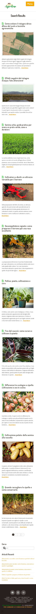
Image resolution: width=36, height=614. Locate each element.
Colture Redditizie (24, 597)
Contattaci (24, 598)
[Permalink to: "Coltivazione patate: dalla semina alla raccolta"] (18, 452)
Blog (31, 598)
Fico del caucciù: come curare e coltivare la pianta (17, 332)
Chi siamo (14, 597)
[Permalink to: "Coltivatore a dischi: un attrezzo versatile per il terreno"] (18, 192)
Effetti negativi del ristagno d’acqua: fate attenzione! (15, 79)
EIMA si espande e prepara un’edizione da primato (16, 574)
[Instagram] (23, 592)
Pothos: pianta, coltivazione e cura (16, 282)
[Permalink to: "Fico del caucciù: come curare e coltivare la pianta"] (18, 349)
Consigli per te (9, 598)
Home (8, 597)
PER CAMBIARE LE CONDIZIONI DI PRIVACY (18, 607)
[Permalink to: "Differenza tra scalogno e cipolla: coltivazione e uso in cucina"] (18, 402)
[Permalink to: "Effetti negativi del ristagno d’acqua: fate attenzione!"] (18, 93)
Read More (24, 68)
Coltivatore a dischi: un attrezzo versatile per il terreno (17, 178)
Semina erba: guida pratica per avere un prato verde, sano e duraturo (17, 127)
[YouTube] (18, 592)
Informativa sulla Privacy (24, 599)
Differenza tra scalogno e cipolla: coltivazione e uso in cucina (18, 386)
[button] (30, 4)
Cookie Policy (12, 601)
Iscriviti (17, 598)
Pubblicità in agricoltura (19, 602)
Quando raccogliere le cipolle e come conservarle (17, 488)
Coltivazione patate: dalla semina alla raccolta (18, 436)
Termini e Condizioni (23, 601)
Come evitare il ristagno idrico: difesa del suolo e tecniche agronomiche (17, 26)
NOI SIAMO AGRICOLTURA (11, 605)
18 (22, 534)
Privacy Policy (9, 599)
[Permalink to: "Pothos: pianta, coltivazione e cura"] (18, 297)
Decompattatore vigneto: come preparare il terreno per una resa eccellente (17, 228)
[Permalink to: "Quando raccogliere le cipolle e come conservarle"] (18, 504)
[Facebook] (12, 592)
